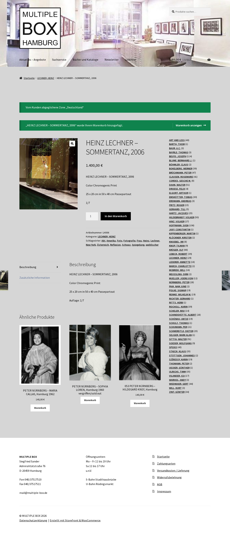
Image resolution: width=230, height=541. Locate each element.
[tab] (40, 267)
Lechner (155, 240)
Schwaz (126, 244)
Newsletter (112, 59)
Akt (103, 240)
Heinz (146, 240)
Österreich (103, 244)
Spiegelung (138, 244)
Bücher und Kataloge (85, 59)
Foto (119, 240)
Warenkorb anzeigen (189, 125)
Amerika (111, 240)
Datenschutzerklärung (33, 520)
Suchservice (59, 59)
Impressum (164, 491)
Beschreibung (27, 267)
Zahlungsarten (166, 463)
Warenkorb (40, 407)
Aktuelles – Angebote (32, 59)
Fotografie (129, 240)
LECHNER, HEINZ (45, 78)
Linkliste (130, 59)
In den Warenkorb (116, 216)
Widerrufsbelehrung (169, 477)
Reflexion (115, 244)
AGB (159, 484)
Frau (139, 240)
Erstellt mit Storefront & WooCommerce (75, 520)
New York (91, 244)
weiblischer (152, 244)
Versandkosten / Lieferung (173, 470)
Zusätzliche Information (34, 277)
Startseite (29, 78)
